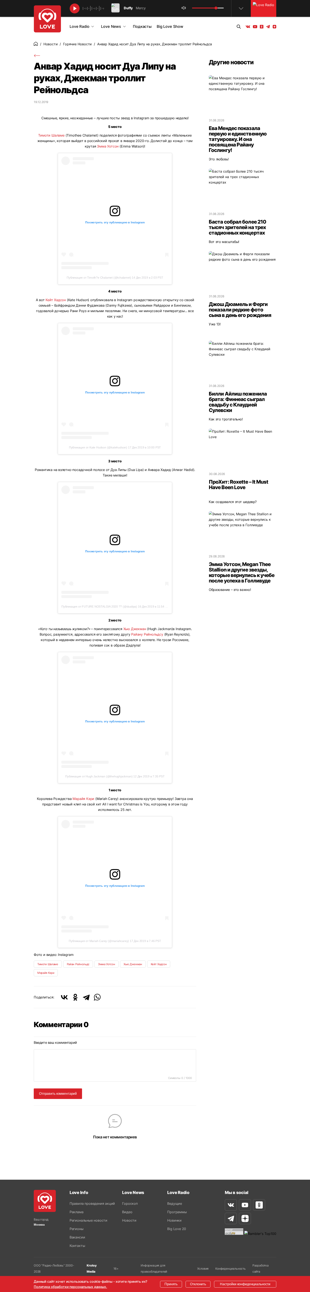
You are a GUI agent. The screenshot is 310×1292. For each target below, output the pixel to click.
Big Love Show (170, 26)
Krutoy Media (92, 1268)
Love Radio (79, 26)
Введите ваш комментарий (55, 1042)
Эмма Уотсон (108, 146)
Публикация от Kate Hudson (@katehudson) (98, 447)
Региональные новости (88, 1220)
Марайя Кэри (83, 799)
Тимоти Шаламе (51, 135)
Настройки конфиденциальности (245, 1284)
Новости (50, 44)
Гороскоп (129, 1203)
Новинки (174, 1220)
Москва (39, 1224)
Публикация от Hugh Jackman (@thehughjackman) (98, 776)
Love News (111, 26)
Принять (171, 1284)
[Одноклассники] (75, 997)
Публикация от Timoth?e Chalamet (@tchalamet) (99, 277)
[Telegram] (86, 997)
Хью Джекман (134, 629)
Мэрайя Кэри (45, 972)
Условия (203, 1268)
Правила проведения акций (92, 1203)
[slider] (215, 8)
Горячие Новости (77, 44)
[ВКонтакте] (64, 997)
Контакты (77, 1246)
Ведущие (174, 1203)
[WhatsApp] (97, 997)
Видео (127, 1212)
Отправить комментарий (58, 1093)
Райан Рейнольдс (78, 964)
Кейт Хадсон (56, 300)
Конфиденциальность (230, 1268)
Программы (177, 1212)
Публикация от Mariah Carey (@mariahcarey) (99, 941)
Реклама (77, 1212)
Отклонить (198, 1284)
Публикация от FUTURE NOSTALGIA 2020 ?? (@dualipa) (99, 606)
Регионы (77, 1229)
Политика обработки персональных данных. (70, 1287)
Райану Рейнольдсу (147, 634)
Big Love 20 (176, 1229)
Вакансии (77, 1237)
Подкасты (142, 26)
